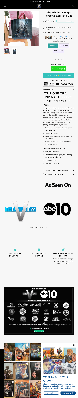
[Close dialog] (74, 345)
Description (48, 89)
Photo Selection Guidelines (56, 170)
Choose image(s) (58, 69)
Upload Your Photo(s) (58, 64)
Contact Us (60, 261)
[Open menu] (7, 6)
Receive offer (68, 393)
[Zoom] (7, 42)
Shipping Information (54, 174)
